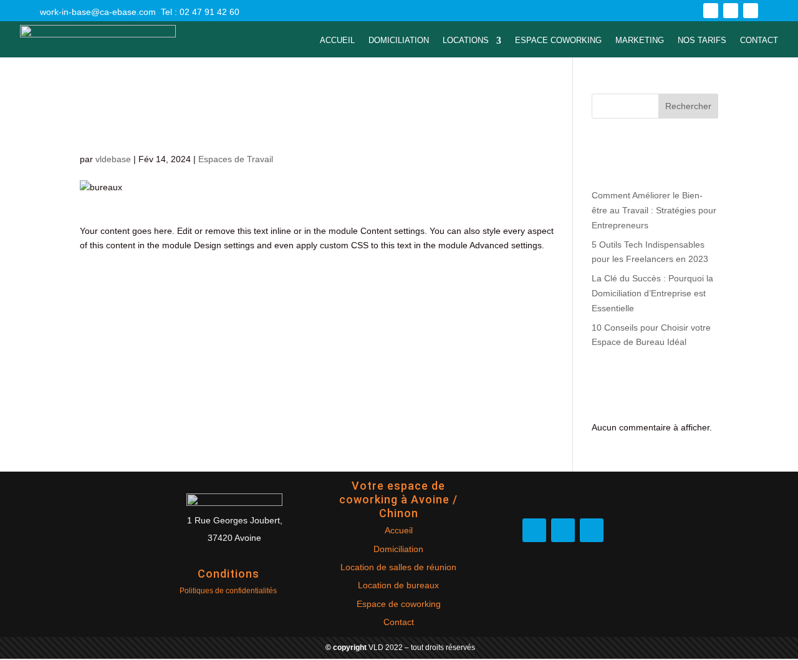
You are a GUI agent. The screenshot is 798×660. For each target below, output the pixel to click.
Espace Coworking (558, 40)
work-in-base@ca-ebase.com (98, 12)
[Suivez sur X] (730, 10)
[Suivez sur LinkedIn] (750, 10)
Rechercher (688, 106)
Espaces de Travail (235, 159)
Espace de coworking (399, 604)
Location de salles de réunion (398, 567)
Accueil (337, 40)
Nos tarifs (702, 40)
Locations (466, 40)
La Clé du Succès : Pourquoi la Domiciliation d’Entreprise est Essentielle (652, 293)
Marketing (639, 40)
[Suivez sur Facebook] (710, 10)
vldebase (113, 159)
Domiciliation (398, 40)
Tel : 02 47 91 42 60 (200, 12)
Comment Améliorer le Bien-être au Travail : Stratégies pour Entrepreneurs (654, 210)
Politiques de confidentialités (228, 590)
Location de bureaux (398, 585)
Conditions (228, 573)
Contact (759, 40)
